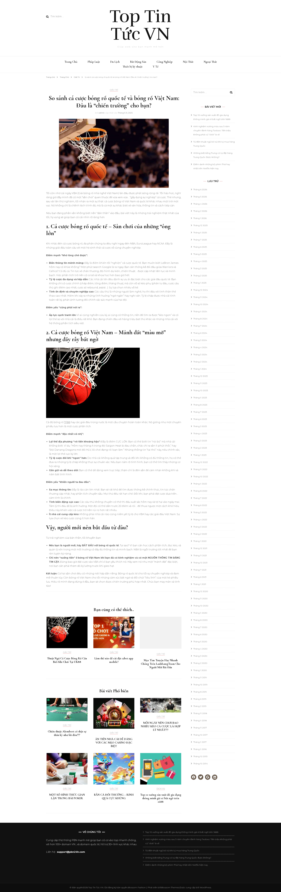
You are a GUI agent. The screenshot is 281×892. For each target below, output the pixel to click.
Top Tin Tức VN (140, 25)
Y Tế (155, 66)
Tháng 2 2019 (200, 706)
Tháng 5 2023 (200, 426)
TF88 (67, 422)
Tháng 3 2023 (200, 440)
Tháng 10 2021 (200, 562)
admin (101, 113)
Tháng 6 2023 (200, 419)
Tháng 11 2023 (200, 383)
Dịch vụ (160, 788)
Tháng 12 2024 (200, 290)
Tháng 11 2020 (200, 598)
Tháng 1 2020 (200, 670)
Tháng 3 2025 (200, 268)
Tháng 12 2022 (200, 462)
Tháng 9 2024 (200, 311)
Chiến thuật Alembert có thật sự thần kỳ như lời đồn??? (67, 733)
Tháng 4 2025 (200, 261)
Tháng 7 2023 (200, 412)
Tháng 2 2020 (200, 663)
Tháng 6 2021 (200, 577)
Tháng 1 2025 (199, 282)
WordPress (205, 887)
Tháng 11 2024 (200, 297)
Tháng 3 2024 (200, 354)
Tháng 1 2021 (199, 584)
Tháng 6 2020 (200, 634)
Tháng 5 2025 (200, 254)
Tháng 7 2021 (200, 570)
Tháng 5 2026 (200, 196)
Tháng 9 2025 (200, 232)
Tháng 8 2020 (200, 620)
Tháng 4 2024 (200, 347)
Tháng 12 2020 (200, 591)
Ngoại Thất (210, 62)
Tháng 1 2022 (200, 541)
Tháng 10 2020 (200, 605)
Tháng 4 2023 (200, 433)
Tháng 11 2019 (200, 677)
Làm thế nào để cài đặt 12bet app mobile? (113, 660)
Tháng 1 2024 (200, 369)
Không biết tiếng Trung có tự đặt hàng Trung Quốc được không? (178, 857)
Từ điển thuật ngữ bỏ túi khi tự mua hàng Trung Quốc (172, 850)
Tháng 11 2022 (200, 469)
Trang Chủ (70, 62)
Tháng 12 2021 (200, 548)
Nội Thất (188, 62)
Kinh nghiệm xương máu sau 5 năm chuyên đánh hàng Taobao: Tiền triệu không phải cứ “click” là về (212, 130)
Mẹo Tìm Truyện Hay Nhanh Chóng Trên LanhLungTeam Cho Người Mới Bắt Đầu (160, 664)
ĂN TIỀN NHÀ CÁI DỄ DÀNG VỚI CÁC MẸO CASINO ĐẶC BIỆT (113, 742)
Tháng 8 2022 (200, 491)
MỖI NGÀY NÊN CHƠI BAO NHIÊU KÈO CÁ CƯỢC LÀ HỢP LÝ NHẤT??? (161, 726)
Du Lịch (115, 62)
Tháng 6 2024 (200, 333)
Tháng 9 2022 (200, 483)
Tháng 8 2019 (200, 691)
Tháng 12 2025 (200, 225)
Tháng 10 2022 (200, 476)
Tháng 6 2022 (200, 505)
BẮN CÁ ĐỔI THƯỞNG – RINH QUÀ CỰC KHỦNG (114, 796)
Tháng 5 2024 (200, 340)
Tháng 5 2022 (200, 512)
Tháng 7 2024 (200, 326)
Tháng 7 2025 (200, 239)
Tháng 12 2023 (200, 376)
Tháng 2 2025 (200, 275)
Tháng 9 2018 (200, 720)
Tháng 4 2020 (200, 648)
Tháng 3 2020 (200, 656)
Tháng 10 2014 (200, 763)
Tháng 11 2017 (200, 727)
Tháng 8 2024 (200, 318)
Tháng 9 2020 (200, 613)
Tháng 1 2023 (200, 455)
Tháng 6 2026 (200, 189)
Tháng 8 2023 (200, 404)
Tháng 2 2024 (200, 361)
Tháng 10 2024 (200, 304)
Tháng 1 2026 (200, 218)
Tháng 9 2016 (200, 749)
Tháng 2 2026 (200, 211)
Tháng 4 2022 (200, 519)
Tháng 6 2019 (200, 699)
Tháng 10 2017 (200, 735)
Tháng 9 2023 (200, 397)
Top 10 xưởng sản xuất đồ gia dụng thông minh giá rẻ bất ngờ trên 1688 (160, 798)
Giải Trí (114, 90)
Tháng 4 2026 (200, 204)
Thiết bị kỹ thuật (132, 66)
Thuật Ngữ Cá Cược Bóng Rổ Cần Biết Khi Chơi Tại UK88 (67, 660)
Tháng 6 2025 (200, 247)
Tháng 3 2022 (200, 526)
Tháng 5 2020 (200, 641)
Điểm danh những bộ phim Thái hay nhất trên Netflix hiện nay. (176, 865)
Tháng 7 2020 (200, 627)
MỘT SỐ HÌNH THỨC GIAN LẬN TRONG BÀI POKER (67, 796)
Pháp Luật (94, 62)
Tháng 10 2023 (200, 390)
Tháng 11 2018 (200, 713)
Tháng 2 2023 (200, 448)
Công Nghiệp (165, 62)
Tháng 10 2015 (200, 756)
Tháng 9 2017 (200, 742)
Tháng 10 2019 (200, 684)
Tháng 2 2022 (200, 534)
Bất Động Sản (138, 62)
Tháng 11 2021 (200, 555)
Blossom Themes (170, 887)
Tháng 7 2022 (200, 498)
